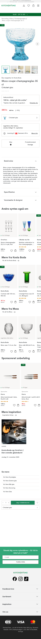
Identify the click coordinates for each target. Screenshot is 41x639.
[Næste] (37, 44)
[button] (5, 91)
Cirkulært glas (7, 507)
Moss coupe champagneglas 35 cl (13, 20)
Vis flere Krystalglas (9, 477)
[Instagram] (20, 579)
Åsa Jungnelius (6, 78)
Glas (11, 18)
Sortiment (6, 596)
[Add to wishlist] (11, 250)
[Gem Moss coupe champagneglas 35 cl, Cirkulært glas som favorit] (37, 503)
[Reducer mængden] (3, 503)
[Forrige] (4, 44)
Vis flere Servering (9, 488)
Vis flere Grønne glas (10, 480)
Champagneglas (20, 18)
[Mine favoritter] (28, 5)
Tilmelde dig (34, 103)
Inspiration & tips (8, 415)
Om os (5, 612)
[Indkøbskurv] (33, 5)
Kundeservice (8, 589)
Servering (5, 18)
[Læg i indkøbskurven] (15, 250)
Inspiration (6, 604)
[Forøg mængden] (8, 503)
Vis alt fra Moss (7, 312)
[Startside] (9, 5)
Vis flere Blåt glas (8, 484)
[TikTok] (26, 579)
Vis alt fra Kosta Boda (9, 260)
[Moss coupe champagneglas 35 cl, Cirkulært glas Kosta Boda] (20, 43)
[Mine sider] (23, 5)
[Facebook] (15, 579)
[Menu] (38, 5)
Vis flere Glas (7, 491)
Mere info (34, 133)
